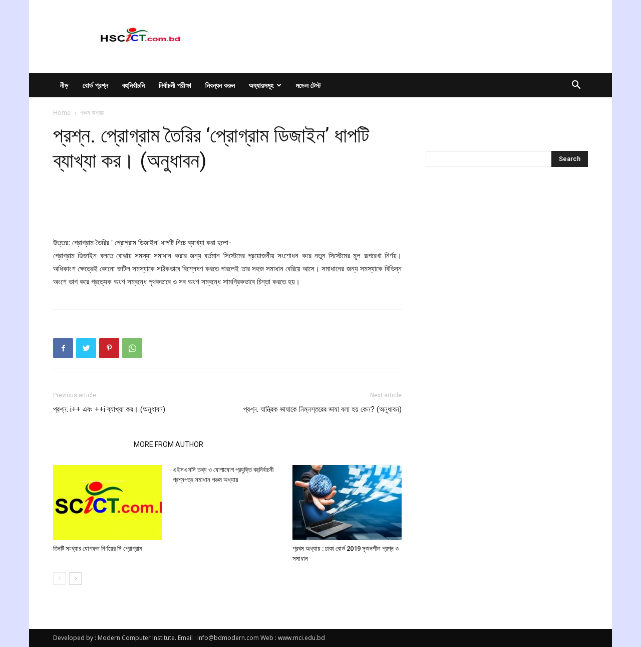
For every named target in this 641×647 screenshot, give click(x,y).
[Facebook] (63, 348)
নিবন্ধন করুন (220, 85)
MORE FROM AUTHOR (168, 444)
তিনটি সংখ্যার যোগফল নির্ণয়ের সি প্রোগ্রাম (97, 548)
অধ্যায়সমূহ (261, 85)
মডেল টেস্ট (308, 85)
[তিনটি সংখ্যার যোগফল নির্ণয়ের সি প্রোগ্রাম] (107, 502)
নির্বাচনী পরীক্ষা (175, 85)
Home (62, 112)
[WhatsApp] (132, 348)
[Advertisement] (227, 211)
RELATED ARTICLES (90, 444)
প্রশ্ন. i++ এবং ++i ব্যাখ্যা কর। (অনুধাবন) (109, 409)
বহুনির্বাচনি (133, 85)
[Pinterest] (109, 348)
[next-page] (75, 578)
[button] (576, 86)
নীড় (64, 85)
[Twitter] (86, 348)
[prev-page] (59, 578)
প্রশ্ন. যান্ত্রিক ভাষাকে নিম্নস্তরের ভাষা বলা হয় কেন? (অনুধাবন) (322, 409)
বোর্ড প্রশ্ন (95, 85)
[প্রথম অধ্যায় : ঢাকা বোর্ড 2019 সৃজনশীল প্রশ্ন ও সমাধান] (347, 502)
